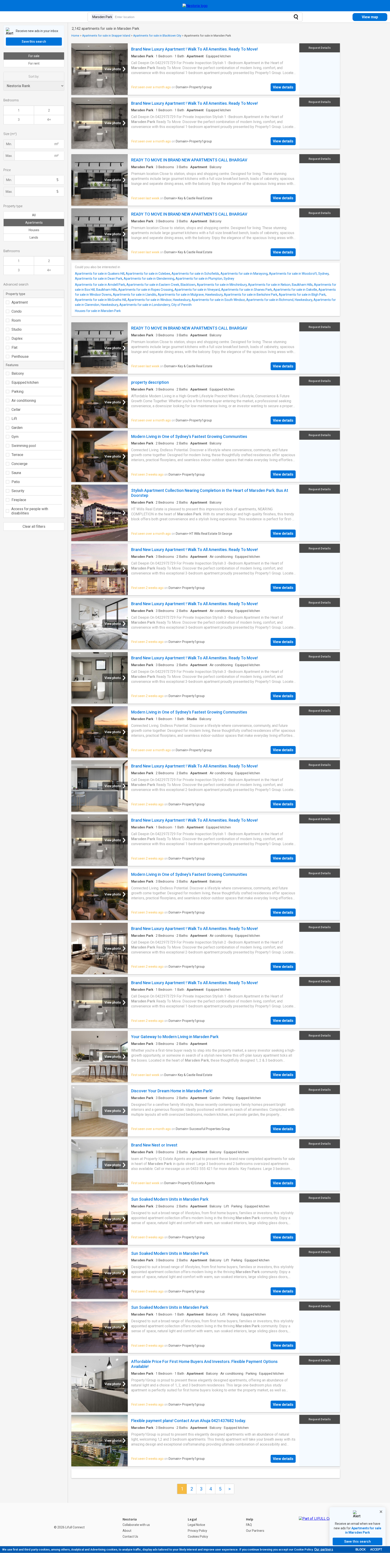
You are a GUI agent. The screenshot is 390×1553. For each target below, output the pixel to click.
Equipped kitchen (25, 382)
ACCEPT (376, 1549)
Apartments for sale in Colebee (148, 273)
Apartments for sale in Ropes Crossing (145, 289)
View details (283, 87)
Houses (34, 230)
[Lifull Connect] (319, 1527)
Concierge (20, 464)
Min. (9, 144)
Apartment (20, 302)
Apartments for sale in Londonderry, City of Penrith (155, 305)
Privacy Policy (197, 1530)
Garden (17, 427)
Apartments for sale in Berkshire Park (250, 294)
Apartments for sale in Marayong (244, 273)
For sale (33, 56)
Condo (17, 311)
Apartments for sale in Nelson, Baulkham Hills (280, 284)
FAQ (249, 1525)
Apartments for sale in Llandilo (134, 294)
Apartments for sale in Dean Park (98, 278)
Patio (16, 482)
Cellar (16, 409)
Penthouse (20, 356)
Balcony (18, 373)
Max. (9, 156)
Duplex (17, 338)
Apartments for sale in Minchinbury (222, 284)
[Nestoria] (195, 6)
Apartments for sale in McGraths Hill (100, 300)
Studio (17, 329)
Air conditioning (24, 400)
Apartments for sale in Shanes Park (246, 289)
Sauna (16, 473)
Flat (14, 347)
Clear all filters (34, 526)
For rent (33, 63)
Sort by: (33, 76)
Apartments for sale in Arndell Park (100, 284)
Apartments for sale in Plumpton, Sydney (205, 278)
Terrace (17, 455)
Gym (15, 437)
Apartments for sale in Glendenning (149, 278)
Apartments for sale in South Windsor (218, 300)
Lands (34, 237)
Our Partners (255, 1530)
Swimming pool (24, 446)
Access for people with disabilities (29, 511)
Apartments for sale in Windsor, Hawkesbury (159, 300)
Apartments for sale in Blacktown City (157, 35)
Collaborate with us (136, 1525)
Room (16, 320)
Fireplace (19, 500)
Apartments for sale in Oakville (295, 289)
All (34, 215)
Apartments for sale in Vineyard (197, 289)
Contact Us (130, 1536)
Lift (14, 418)
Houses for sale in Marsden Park (98, 311)
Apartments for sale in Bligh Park (302, 294)
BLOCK (360, 1549)
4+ (49, 119)
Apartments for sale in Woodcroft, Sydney (299, 273)
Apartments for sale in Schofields (195, 273)
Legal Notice (196, 1525)
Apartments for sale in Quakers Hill (99, 273)
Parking (17, 391)
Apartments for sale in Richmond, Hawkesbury (279, 300)
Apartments (34, 222)
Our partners (323, 1549)
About (127, 1530)
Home (75, 35)
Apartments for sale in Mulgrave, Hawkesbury (190, 294)
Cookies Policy (198, 1536)
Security (18, 491)
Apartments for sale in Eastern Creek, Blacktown (160, 284)
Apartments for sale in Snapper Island (106, 35)
